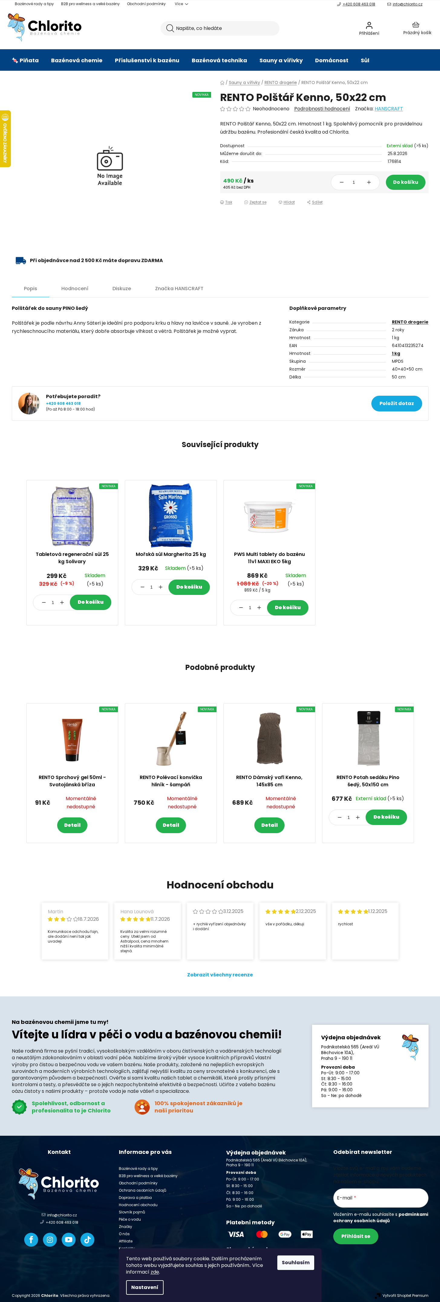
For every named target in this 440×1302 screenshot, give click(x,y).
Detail (72, 825)
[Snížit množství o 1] (341, 182)
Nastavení (144, 1287)
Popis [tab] (30, 288)
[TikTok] (87, 1240)
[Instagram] (50, 1240)
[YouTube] (69, 1240)
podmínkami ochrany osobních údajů (380, 1217)
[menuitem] (25, 60)
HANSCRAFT (389, 108)
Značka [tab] (179, 288)
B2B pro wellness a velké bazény (90, 3)
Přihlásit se (355, 1236)
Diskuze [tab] (121, 288)
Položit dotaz (397, 403)
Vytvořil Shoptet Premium (406, 1295)
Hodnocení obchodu (138, 1204)
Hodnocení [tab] (74, 288)
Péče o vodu (130, 1219)
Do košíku (405, 182)
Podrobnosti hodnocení (322, 109)
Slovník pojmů (132, 1212)
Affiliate (125, 1241)
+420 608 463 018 (359, 4)
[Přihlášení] (385, 28)
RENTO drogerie (410, 322)
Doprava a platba (135, 1197)
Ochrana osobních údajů (142, 1190)
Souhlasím (296, 1262)
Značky (125, 1226)
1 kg (396, 353)
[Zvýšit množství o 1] (368, 182)
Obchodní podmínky (146, 3)
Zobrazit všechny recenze (220, 974)
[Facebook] (31, 1240)
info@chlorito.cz (407, 4)
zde (155, 1271)
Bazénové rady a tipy (34, 3)
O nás (124, 1233)
